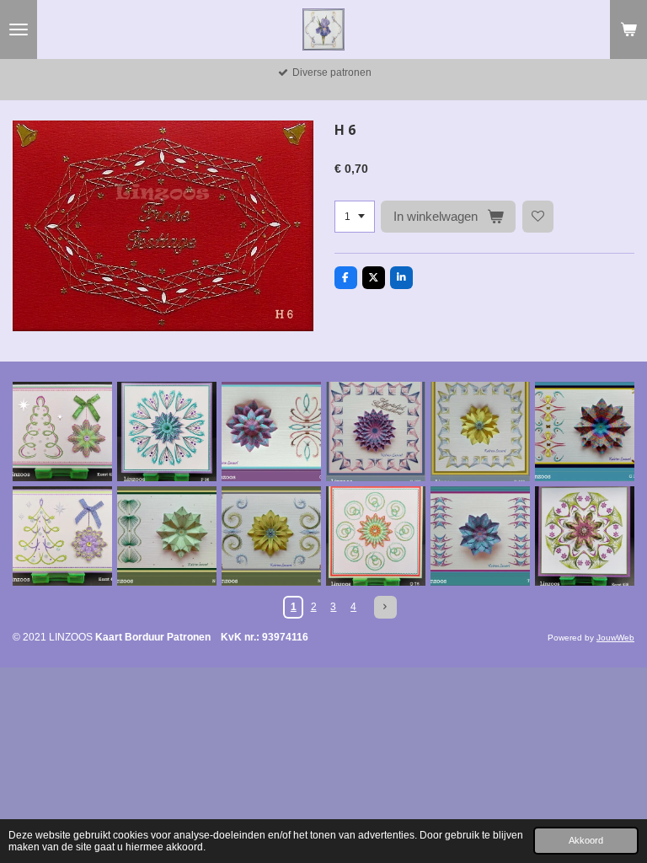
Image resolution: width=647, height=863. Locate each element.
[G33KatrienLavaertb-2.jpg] (584, 431)
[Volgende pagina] (385, 607)
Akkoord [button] (586, 840)
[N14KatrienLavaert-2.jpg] (167, 536)
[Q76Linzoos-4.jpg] (376, 536)
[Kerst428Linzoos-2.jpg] (584, 536)
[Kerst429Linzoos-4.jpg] (62, 431)
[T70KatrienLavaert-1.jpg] (480, 536)
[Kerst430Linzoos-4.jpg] (62, 536)
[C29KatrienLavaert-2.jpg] (271, 431)
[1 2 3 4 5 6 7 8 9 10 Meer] (354, 217)
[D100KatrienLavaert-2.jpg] (480, 431)
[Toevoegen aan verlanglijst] (538, 217)
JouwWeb (615, 637)
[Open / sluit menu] (18, 29)
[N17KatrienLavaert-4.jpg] (271, 536)
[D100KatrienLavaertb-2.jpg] (376, 431)
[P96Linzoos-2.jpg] (167, 431)
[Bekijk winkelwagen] (628, 29)
